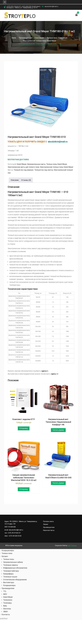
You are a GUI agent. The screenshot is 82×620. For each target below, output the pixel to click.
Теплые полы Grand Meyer (57, 38)
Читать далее (58, 430)
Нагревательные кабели (13, 562)
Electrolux (7, 609)
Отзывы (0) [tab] (26, 180)
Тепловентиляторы (11, 571)
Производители (25, 38)
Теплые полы (7, 553)
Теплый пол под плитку (43, 170)
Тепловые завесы (10, 565)
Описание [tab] (15, 180)
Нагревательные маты (36, 164)
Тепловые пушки (10, 577)
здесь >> (55, 374)
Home (14, 38)
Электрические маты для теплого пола (23, 167)
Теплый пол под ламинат (24, 170)
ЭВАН (5, 612)
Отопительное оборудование (15, 580)
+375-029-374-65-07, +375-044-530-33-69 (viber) (23, 6)
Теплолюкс (7, 600)
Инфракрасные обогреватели (15, 568)
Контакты (6, 614)
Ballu (5, 606)
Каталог (5, 556)
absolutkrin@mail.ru (51, 6)
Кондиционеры (8, 550)
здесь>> (44, 371)
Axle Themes (72, 545)
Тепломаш (7, 603)
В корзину (24, 428)
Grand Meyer (39, 38)
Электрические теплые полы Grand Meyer (39, 41)
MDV (5, 594)
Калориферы (8, 574)
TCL (4, 591)
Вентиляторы (8, 582)
